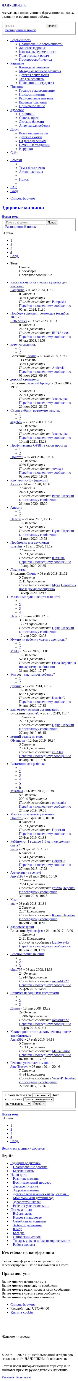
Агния (15, 484)
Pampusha (17, 290)
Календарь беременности (37, 51)
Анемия (16, 507)
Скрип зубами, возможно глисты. (35, 410)
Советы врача (29, 118)
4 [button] (11, 252)
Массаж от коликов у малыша (32, 814)
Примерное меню (32, 106)
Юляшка (58, 558)
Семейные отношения (29, 1221)
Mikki (14, 651)
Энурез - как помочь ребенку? (32, 674)
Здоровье (17, 110)
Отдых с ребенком (32, 141)
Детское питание (25, 1186)
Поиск (52, 222)
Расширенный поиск (20, 226)
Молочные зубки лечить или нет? (35, 597)
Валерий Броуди (38, 383)
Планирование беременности (41, 44)
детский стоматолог (25, 379)
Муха (56, 585)
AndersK (58, 368)
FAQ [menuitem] (13, 187)
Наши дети (18, 1175)
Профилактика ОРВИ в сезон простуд (38, 445)
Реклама (8, 1377)
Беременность (20, 40)
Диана (15, 1008)
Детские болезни (31, 121)
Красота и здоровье (27, 1217)
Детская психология (34, 75)
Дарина (15, 686)
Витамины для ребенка (27, 764)
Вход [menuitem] (14, 191)
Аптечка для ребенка (34, 125)
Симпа (31, 356)
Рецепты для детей (33, 102)
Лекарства (18, 569)
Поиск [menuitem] (24, 179)
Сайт (14, 152)
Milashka (16, 791)
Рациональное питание (36, 98)
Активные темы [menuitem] (31, 171)
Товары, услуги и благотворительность (42, 1241)
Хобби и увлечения (27, 1225)
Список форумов (23, 1304)
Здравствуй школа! (27, 1202)
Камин (15, 899)
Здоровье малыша (23, 207)
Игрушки (26, 149)
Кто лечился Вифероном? (29, 480)
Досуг (14, 129)
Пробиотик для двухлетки (29, 542)
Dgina (56, 531)
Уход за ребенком (31, 79)
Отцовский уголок (27, 1237)
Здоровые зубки (22, 927)
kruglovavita (60, 942)
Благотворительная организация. (34, 709)
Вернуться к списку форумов (23, 1148)
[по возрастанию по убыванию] (18, 1103)
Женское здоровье (32, 48)
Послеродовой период (35, 59)
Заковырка (60, 399)
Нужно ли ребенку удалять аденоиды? (38, 639)
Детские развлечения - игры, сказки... (41, 1194)
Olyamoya (17, 740)
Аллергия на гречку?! (26, 872)
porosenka (59, 802)
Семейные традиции (34, 145)
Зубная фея (34, 931)
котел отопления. (23, 344)
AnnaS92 (16, 1039)
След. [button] (14, 256)
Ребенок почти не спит (27, 954)
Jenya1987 (17, 876)
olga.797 (16, 969)
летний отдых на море (26, 736)
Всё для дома (22, 1213)
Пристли (16, 457)
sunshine (16, 546)
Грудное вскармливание (37, 90)
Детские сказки (30, 137)
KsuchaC (58, 698)
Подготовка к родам (34, 55)
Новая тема (10, 216)
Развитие (17, 63)
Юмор (17, 1229)
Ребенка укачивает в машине (31, 1063)
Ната (14, 616)
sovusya (57, 468)
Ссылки (16, 160)
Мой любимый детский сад (33, 1198)
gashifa (57, 888)
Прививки (26, 114)
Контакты (23, 1377)
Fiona (56, 663)
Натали (15, 519)
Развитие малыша (26, 1178)
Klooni (57, 915)
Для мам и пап (21, 1209)
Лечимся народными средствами (34, 993)
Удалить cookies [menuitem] (22, 1312)
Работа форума (24, 1244)
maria (14, 849)
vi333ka (57, 752)
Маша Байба (61, 1051)
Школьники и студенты (36, 83)
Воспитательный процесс (32, 1182)
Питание (16, 86)
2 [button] (11, 244)
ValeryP (57, 1078)
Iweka (56, 496)
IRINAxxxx (18, 321)
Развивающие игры (33, 133)
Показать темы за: (18, 1095)
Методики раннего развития (40, 71)
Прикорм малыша (32, 94)
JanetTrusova (19, 1066)
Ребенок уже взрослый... (31, 1206)
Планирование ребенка (30, 1167)
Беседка (18, 1233)
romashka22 (60, 981)
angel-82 (16, 422)
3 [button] (11, 248)
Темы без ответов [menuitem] (32, 168)
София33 (58, 861)
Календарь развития (34, 67)
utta (12, 903)
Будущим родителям (25, 1163)
